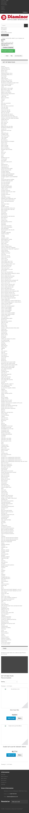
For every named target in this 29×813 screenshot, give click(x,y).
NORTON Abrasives (5, 69)
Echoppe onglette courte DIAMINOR (9, 176)
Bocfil (2, 588)
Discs (2, 163)
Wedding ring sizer (5, 157)
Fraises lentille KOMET (6, 308)
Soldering (3, 615)
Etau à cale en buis (5, 596)
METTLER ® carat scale (6, 89)
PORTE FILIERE (5, 234)
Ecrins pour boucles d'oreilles (7, 179)
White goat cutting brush (6, 465)
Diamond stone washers (6, 321)
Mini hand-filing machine (6, 221)
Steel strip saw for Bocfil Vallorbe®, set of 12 (11, 589)
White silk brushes (5, 476)
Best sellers (4, 778)
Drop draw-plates (5, 228)
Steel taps (3, 231)
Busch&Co (3, 522)
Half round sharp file (5, 378)
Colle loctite (3, 138)
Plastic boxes (4, 142)
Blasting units (4, 513)
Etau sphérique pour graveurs (7, 599)
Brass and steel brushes (6, 510)
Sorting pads (4, 332)
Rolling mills (4, 347)
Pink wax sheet (4, 107)
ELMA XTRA (4, 641)
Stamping (3, 195)
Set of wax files (4, 108)
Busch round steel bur (6, 274)
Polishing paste (4, 507)
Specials (3, 774)
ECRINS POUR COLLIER (7, 180)
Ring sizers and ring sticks (7, 412)
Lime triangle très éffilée (6, 385)
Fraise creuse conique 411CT (7, 285)
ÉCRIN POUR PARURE (6, 186)
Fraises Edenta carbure (6, 246)
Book (2, 156)
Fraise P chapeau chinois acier (8, 263)
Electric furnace (4, 242)
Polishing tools (4, 453)
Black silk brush (4, 462)
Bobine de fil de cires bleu (7, 126)
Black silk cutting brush (6, 464)
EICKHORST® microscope (7, 428)
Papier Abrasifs (4, 78)
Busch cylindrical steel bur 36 (7, 289)
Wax (2, 101)
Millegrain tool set (5, 609)
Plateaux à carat (5, 95)
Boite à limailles (4, 146)
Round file (3, 359)
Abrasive (3, 66)
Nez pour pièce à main (6, 441)
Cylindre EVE (4, 525)
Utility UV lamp (4, 322)
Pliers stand (3, 447)
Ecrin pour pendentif (5, 182)
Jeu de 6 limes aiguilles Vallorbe (8, 387)
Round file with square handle (7, 367)
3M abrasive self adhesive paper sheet (9, 82)
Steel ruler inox (4, 417)
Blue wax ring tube (5, 112)
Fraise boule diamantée (6, 265)
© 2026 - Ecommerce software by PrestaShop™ (12, 808)
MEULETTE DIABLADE (6, 541)
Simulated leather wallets (6, 318)
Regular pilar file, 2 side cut (7, 383)
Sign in (2, 11)
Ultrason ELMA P (5, 637)
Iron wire (3, 153)
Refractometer (4, 330)
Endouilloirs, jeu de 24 (6, 600)
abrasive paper (6, 652)
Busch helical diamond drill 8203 (8, 298)
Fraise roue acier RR (5, 257)
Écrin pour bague (5, 184)
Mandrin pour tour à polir (6, 400)
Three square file (5, 356)
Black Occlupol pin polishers (7, 530)
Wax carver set (4, 122)
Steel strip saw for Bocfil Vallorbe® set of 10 (11, 590)
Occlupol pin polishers (6, 526)
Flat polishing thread (5, 502)
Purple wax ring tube (5, 111)
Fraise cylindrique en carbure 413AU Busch (11, 300)
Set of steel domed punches (7, 201)
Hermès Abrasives (5, 67)
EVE (2, 524)
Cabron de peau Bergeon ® (7, 84)
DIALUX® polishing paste (7, 503)
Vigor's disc (3, 77)
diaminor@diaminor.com (12, 796)
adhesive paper (18, 652)
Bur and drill (3, 270)
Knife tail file (4, 372)
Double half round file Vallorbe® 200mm (14, 746)
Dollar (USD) (4, 2)
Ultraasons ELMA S (5, 638)
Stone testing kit (5, 633)
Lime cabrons (4, 351)
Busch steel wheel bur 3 (6, 288)
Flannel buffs (4, 491)
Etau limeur (3, 219)
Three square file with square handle (9, 364)
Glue (2, 131)
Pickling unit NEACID (6, 618)
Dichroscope (4, 319)
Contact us (25, 12)
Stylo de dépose (4, 614)
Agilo (2, 582)
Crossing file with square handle (8, 362)
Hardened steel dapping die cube (8, 198)
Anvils (2, 202)
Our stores (3, 780)
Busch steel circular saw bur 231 (8, 281)
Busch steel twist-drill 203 (7, 272)
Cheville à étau (4, 611)
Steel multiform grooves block (8, 199)
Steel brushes (4, 481)
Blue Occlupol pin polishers (7, 529)
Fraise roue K (4, 258)
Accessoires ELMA (5, 643)
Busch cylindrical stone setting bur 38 (9, 280)
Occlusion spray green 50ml (7, 612)
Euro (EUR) (3, 3)
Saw (2, 586)
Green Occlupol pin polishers (7, 533)
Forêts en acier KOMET (6, 307)
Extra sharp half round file (7, 379)
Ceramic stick (4, 220)
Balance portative (5, 97)
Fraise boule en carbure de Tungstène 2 (10, 248)
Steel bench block (5, 204)
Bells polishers (4, 562)
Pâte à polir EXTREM (6, 520)
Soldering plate (4, 626)
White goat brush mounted (7, 471)
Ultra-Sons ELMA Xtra (6, 639)
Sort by (3, 681)
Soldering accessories (6, 616)
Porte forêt (3, 254)
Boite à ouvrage (4, 145)
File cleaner (3, 456)
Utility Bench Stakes (5, 197)
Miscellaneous (4, 140)
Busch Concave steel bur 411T (8, 284)
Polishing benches (5, 515)
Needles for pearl (5, 206)
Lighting (3, 348)
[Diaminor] (14, 17)
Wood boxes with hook (6, 130)
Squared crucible (5, 238)
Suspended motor (5, 430)
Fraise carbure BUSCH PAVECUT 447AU (10, 273)
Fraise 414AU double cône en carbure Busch (11, 302)
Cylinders (3, 563)
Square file (3, 357)
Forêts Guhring (4, 250)
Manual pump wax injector (7, 114)
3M (2, 652)
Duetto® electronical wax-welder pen (9, 116)
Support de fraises (5, 251)
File (2, 349)
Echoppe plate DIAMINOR (7, 175)
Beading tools (4, 607)
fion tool (5, 654)
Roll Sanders (4, 76)
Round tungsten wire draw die (7, 229)
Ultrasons (3, 635)
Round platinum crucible (6, 239)
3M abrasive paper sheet (6, 81)
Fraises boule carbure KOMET (8, 314)
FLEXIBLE (3, 435)
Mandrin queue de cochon (7, 406)
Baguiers (3, 411)
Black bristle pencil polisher (7, 500)
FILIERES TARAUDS (6, 232)
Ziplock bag (3, 585)
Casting (3, 235)
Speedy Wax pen (5, 119)
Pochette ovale (4, 193)
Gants (2, 155)
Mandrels (3, 555)
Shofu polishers (4, 581)
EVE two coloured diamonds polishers (9, 537)
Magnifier (3, 389)
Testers (2, 634)
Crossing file (4, 355)
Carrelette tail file (5, 371)
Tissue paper (4, 159)
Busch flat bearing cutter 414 (7, 296)
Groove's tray (4, 326)
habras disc (12, 652)
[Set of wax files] (14, 697)
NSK (2, 421)
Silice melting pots (5, 240)
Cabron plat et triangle (6, 85)
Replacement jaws (5, 449)
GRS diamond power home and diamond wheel (11, 605)
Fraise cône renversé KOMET (8, 306)
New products (4, 776)
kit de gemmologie (5, 340)
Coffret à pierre (4, 189)
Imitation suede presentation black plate (10, 327)
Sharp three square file (6, 374)
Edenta (2, 543)
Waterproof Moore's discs (7, 73)
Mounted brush (4, 468)
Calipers (3, 416)
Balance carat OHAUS (6, 92)
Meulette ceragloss (5, 556)
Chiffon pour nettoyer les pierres (8, 338)
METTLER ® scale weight (7, 88)
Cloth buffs (3, 490)
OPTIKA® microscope (6, 427)
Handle (2, 394)
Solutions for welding (5, 627)
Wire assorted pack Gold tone (7, 209)
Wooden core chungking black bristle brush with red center (14, 461)
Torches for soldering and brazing (8, 619)
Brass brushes (4, 480)
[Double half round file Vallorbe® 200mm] (14, 734)
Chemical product (5, 584)
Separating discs (5, 167)
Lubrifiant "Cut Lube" (5, 253)
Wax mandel (4, 123)
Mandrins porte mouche (6, 401)
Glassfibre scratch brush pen (7, 514)
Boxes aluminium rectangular (7, 141)
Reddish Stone (4, 566)
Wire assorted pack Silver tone (8, 208)
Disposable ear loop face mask (8, 623)
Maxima (3, 423)
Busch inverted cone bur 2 (7, 277)
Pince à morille (4, 450)
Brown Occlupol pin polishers (7, 528)
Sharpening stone (5, 608)
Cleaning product (5, 517)
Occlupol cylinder (5, 551)
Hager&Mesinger (5, 558)
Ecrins (2, 178)
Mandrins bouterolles (5, 404)
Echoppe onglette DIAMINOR (7, 174)
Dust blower (3, 160)
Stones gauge (4, 413)
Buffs (2, 488)
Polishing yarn (4, 499)
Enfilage (3, 205)
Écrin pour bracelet (5, 183)
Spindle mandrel (4, 398)
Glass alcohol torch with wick (7, 115)
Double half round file (6, 377)
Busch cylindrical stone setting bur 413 (10, 295)
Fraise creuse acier (5, 283)
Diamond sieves (4, 419)
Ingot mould (3, 243)
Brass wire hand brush (6, 454)
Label (2, 150)
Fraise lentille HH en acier (7, 262)
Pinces (2, 451)
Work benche (4, 214)
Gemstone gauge (5, 415)
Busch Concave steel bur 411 (7, 292)
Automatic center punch (6, 161)
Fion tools (3, 603)
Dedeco (3, 571)
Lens (2, 535)
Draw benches (4, 345)
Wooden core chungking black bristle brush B (11, 460)
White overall (4, 144)
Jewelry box (3, 129)
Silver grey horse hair (6, 466)
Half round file (4, 353)
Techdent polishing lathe (6, 434)
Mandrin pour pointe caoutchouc (8, 408)
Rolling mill (3, 344)
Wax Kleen (3, 125)
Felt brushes (4, 483)
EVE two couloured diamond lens (8, 540)
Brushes (3, 509)
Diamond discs (4, 164)
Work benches (4, 217)
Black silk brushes (5, 475)
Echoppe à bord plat (5, 172)
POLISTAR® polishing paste (7, 506)
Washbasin (3, 223)
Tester (2, 630)
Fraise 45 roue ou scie (6, 266)
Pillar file (3, 352)
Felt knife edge (4, 494)
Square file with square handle (8, 366)
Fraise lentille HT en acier (7, 269)
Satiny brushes (4, 492)
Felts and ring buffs (5, 485)
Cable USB (3, 96)
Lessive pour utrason (6, 642)
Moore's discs (4, 70)
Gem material (4, 317)
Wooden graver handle (6, 169)
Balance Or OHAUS (5, 90)
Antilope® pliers (4, 445)
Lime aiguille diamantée (6, 368)
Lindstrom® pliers (5, 446)
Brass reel (3, 152)
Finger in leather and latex (7, 496)
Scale (2, 86)
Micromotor (3, 420)
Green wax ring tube (5, 110)
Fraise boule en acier (6, 304)
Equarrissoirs (4, 213)
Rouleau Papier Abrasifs (6, 80)
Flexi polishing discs (5, 578)
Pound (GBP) (4, 4)
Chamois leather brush (6, 487)
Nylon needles (4, 210)
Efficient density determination (8, 93)
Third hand (3, 628)
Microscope (3, 323)
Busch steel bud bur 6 (6, 278)
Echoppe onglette (5, 171)
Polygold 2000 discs (5, 577)
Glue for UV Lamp (5, 135)
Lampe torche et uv (5, 341)
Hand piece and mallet (6, 438)
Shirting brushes (4, 484)
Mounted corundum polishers (7, 564)
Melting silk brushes (5, 479)
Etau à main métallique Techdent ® (9, 597)
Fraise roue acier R (5, 255)
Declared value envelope (6, 149)
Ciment (2, 100)
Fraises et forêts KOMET (6, 303)
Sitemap (3, 784)
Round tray (3, 336)
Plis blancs (3, 337)
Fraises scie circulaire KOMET (8, 313)
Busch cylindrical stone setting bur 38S (10, 291)
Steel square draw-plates (6, 227)
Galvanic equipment (5, 315)
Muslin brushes (4, 477)
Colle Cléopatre (4, 137)
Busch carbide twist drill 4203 (7, 276)
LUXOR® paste (4, 505)
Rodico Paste (4, 325)
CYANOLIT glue (4, 134)
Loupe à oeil (4, 390)
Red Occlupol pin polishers (7, 532)
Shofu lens (3, 579)
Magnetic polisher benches (7, 511)
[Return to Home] (2, 56)
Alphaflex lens (4, 547)
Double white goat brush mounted (8, 472)
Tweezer (3, 99)
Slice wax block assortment (7, 105)
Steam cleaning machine (6, 393)
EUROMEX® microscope (7, 426)
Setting (2, 594)
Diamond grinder (4, 554)
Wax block (3, 104)
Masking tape (4, 518)
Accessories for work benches (8, 216)
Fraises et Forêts (5, 244)
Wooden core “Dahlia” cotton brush (9, 498)
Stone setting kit (5, 604)
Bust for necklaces (5, 148)
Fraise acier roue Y (5, 268)
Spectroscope (4, 333)
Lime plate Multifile (5, 386)
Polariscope (3, 329)
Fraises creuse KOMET (6, 310)
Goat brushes (4, 469)
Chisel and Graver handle (6, 168)
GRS (2, 601)
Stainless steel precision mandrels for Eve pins (11, 402)
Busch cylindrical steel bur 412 (8, 293)
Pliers (2, 442)
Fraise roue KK (4, 259)
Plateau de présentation (6, 187)
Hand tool (3, 436)
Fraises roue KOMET (6, 311)
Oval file (3, 382)
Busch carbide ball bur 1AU (7, 287)
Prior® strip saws (5, 593)
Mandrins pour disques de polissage (9, 405)
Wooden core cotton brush (7, 495)
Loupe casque (4, 392)
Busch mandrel (4, 397)
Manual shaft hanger (5, 432)
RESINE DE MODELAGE (7, 127)
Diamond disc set (5, 165)
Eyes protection (4, 620)
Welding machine (5, 622)
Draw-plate (3, 224)
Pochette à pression (5, 190)
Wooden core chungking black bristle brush (10, 457)
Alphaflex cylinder (5, 550)
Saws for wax (4, 120)
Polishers (3, 521)
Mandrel (3, 396)
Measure (3, 409)
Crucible (3, 236)
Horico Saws (4, 592)
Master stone (4, 631)
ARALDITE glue (4, 133)
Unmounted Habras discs (6, 74)
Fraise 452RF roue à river (7, 261)
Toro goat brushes (5, 473)
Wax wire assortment (6, 103)
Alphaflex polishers (5, 544)
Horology (3, 342)
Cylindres (3, 552)
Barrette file (3, 360)
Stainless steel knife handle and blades (10, 118)
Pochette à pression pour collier (8, 191)
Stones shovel (4, 334)
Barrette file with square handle (8, 363)
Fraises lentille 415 (5, 299)
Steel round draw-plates (6, 225)
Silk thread (3, 212)
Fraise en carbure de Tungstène (8, 247)
